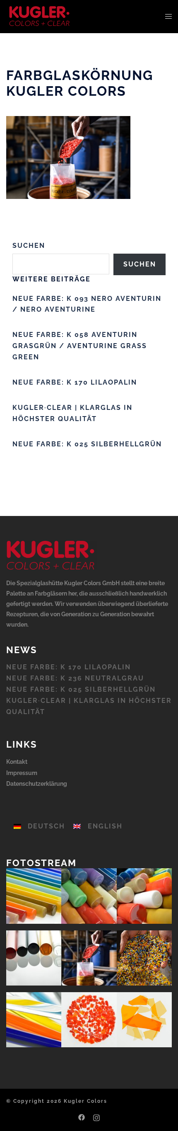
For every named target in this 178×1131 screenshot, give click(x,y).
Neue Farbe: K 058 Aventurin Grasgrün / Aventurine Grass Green (79, 346)
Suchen (28, 245)
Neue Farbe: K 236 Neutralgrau (75, 678)
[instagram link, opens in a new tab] (96, 1117)
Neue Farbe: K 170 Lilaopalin (74, 382)
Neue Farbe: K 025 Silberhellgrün (87, 444)
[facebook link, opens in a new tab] (81, 1117)
